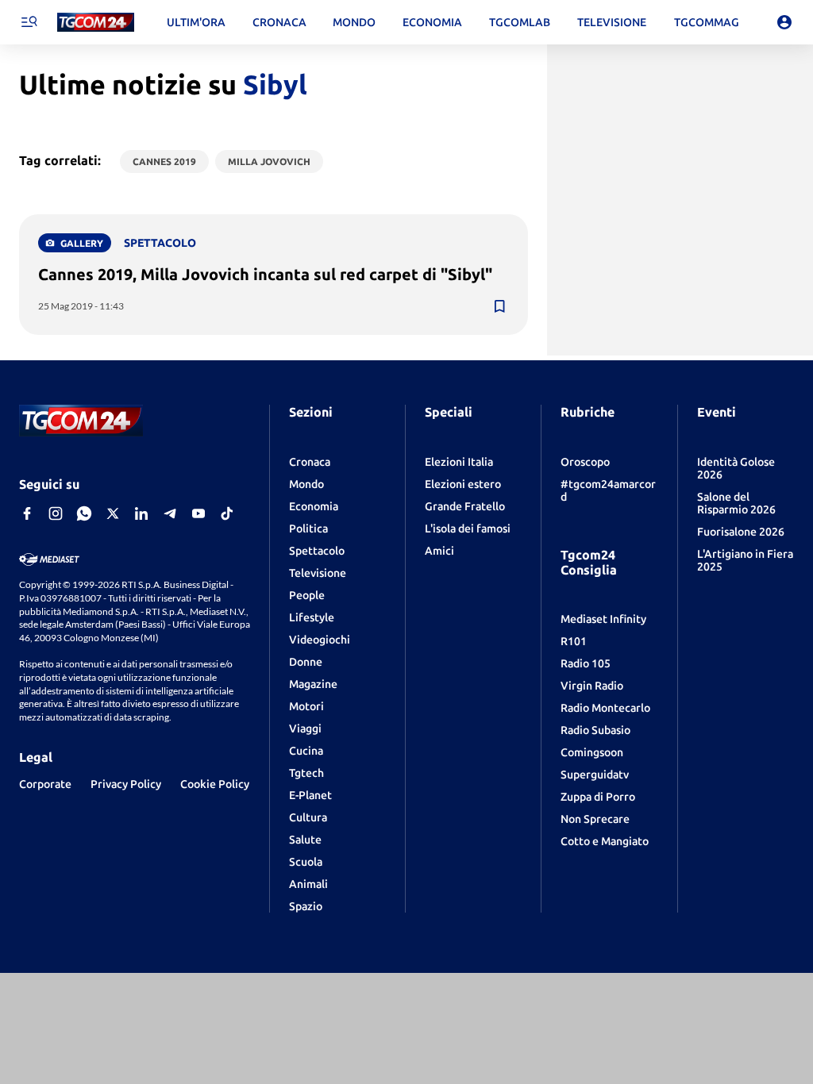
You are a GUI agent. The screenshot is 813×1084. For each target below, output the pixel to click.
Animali (308, 884)
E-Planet (310, 795)
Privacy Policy (126, 784)
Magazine (313, 684)
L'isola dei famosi (468, 528)
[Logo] (95, 23)
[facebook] (27, 513)
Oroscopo (585, 462)
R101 (574, 641)
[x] (113, 513)
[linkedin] (141, 513)
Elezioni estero (463, 484)
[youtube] (198, 513)
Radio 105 (586, 663)
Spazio (305, 906)
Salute (305, 839)
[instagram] (56, 513)
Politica (308, 528)
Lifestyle (311, 617)
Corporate (45, 784)
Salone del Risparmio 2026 (736, 503)
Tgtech (306, 773)
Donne (305, 661)
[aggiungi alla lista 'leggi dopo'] (499, 306)
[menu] (28, 22)
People (307, 595)
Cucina (306, 750)
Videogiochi (319, 639)
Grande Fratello (465, 506)
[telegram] (170, 513)
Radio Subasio (595, 730)
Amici (439, 550)
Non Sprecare (595, 819)
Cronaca (309, 462)
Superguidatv (595, 774)
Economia (313, 506)
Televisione (317, 573)
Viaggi (305, 728)
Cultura (308, 817)
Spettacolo (317, 550)
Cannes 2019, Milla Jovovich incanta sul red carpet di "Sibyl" (265, 274)
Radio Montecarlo (605, 708)
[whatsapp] (84, 513)
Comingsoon (592, 752)
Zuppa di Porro (598, 796)
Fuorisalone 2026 (740, 531)
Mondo (306, 484)
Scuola (305, 861)
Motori (306, 706)
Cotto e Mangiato (605, 841)
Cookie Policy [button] (214, 784)
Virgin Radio (592, 685)
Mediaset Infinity (603, 619)
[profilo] (784, 22)
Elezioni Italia (459, 462)
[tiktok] (227, 513)
